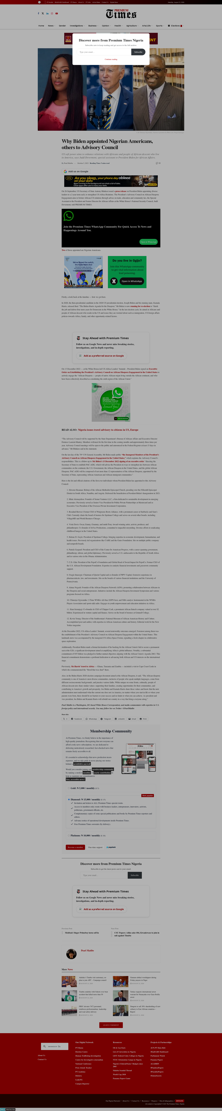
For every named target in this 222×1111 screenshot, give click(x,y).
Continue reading (111, 59)
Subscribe (138, 52)
